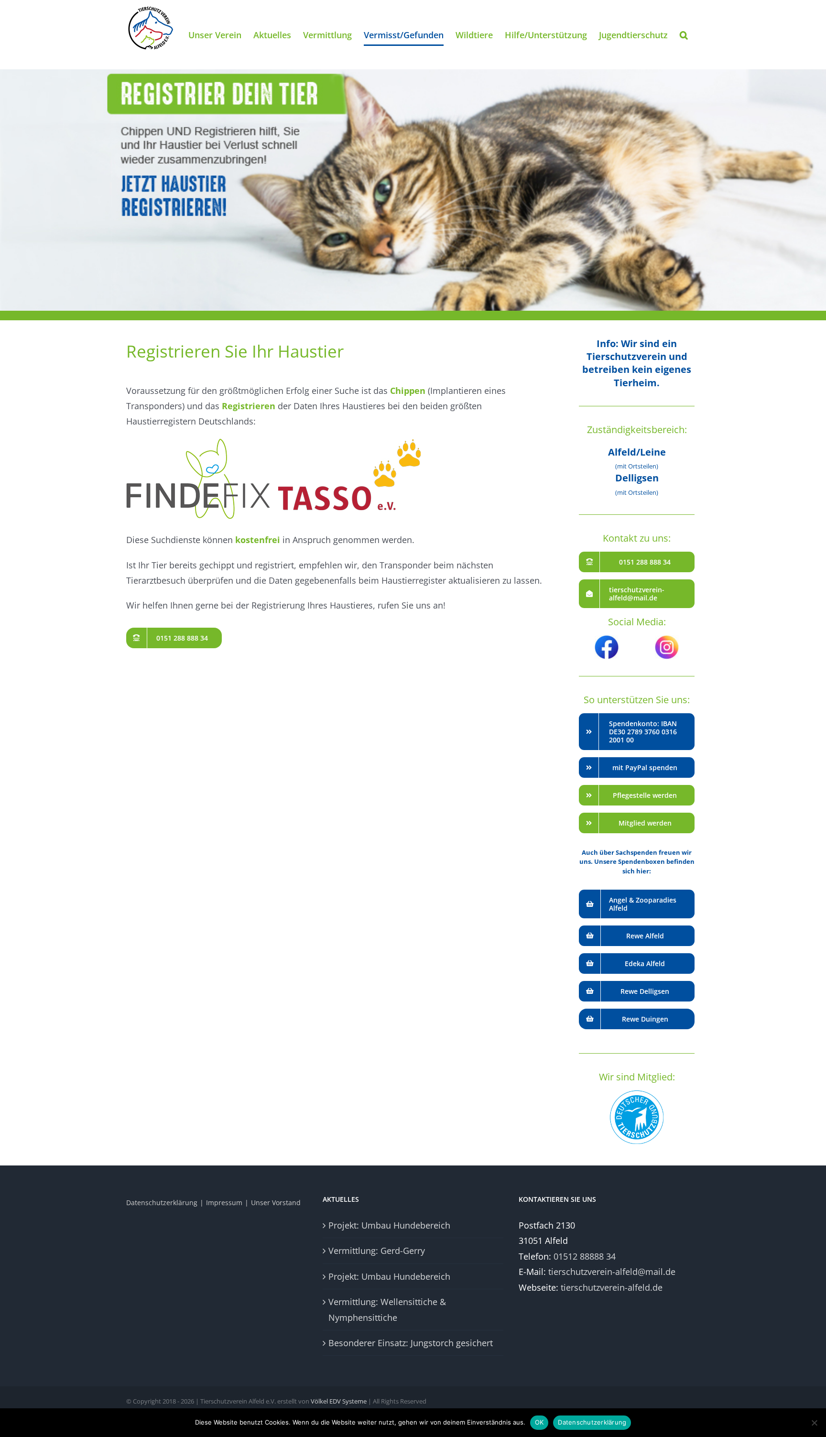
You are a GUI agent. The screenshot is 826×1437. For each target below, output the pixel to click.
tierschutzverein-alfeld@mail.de (611, 1271)
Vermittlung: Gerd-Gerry (376, 1250)
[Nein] (814, 1422)
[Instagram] (667, 639)
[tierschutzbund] (636, 1094)
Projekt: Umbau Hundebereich (389, 1225)
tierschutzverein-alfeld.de (612, 1287)
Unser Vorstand (276, 1202)
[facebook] (607, 639)
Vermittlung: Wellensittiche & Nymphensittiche (387, 1309)
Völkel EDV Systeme (339, 1401)
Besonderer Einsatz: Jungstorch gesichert (410, 1343)
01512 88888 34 (585, 1256)
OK (539, 1422)
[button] (684, 34)
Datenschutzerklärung (161, 1202)
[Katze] (413, 155)
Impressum (224, 1202)
